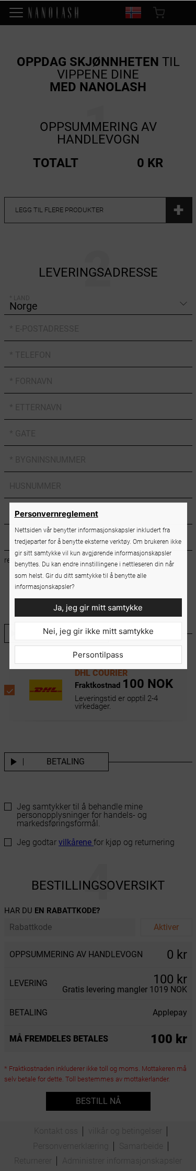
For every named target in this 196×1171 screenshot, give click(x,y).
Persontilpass (98, 655)
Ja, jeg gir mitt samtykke (98, 607)
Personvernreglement (56, 514)
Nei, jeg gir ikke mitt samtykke (98, 631)
